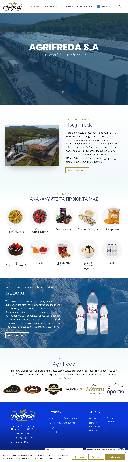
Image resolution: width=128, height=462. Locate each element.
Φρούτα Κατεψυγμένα (40, 231)
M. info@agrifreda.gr (22, 442)
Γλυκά (40, 262)
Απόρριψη (96, 457)
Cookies (58, 458)
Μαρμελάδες (64, 229)
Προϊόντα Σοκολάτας (64, 264)
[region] (64, 456)
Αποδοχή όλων (115, 457)
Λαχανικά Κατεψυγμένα (16, 231)
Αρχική (35, 6)
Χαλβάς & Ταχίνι (88, 229)
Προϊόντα (49, 6)
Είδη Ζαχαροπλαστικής (17, 264)
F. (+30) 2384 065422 (22, 438)
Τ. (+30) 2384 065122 (22, 433)
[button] (119, 6)
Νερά (112, 262)
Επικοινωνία (85, 6)
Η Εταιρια (66, 6)
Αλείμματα (112, 229)
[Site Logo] (12, 6)
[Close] (125, 452)
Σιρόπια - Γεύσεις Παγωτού (88, 265)
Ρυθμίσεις (79, 457)
